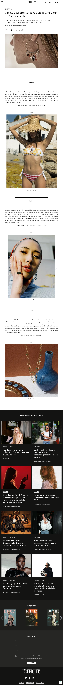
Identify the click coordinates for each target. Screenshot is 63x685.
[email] (6, 30)
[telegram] (22, 30)
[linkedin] (14, 30)
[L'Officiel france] (31, 2)
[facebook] (9, 30)
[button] (56, 153)
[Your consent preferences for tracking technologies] (60, 682)
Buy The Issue (49, 2)
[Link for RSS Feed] (37, 678)
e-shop (42, 105)
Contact (21, 682)
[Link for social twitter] (26, 678)
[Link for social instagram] (33, 678)
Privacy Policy (38, 658)
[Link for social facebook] (30, 678)
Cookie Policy (40, 682)
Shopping (8, 9)
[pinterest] (11, 30)
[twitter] (16, 30)
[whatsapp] (19, 30)
